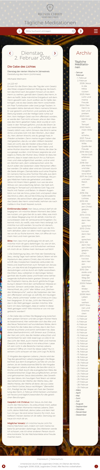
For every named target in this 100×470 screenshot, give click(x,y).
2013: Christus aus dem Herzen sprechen (85, 234)
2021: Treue (85, 138)
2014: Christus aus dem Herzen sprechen (85, 220)
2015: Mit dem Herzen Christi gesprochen (86, 206)
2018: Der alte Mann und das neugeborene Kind (85, 168)
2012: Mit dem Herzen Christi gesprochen (86, 247)
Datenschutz (56, 459)
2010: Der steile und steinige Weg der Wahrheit (85, 275)
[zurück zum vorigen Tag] (10, 53)
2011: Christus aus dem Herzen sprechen (85, 261)
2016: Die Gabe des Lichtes (85, 196)
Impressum (42, 459)
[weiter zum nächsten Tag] (55, 53)
